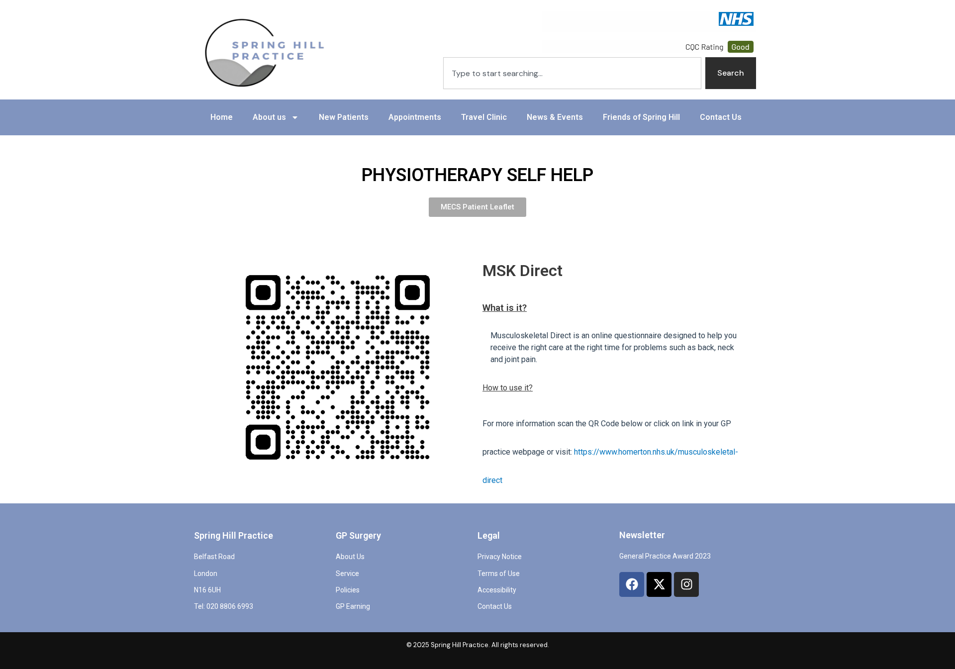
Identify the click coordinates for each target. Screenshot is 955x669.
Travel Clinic (484, 117)
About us (269, 117)
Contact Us (721, 117)
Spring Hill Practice (233, 535)
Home (221, 117)
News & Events (555, 117)
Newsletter (642, 535)
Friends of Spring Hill (641, 117)
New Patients (344, 117)
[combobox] (572, 73)
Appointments (414, 117)
